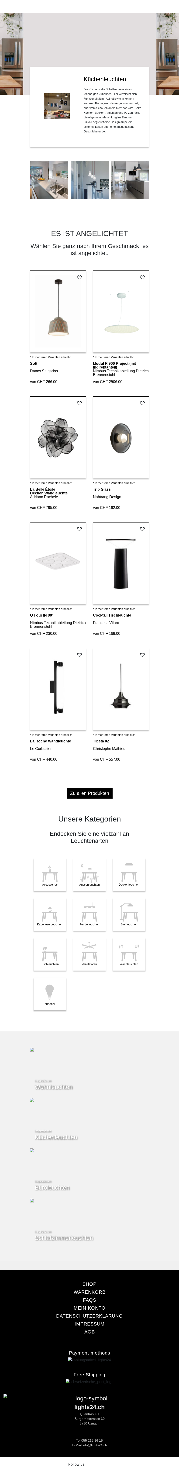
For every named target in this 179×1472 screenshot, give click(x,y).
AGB (89, 1332)
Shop (89, 1284)
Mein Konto (90, 1308)
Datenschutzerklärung (89, 1316)
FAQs (89, 1300)
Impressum (90, 1324)
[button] (80, 277)
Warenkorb (90, 1292)
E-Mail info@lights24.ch (89, 1445)
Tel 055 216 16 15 (89, 1440)
